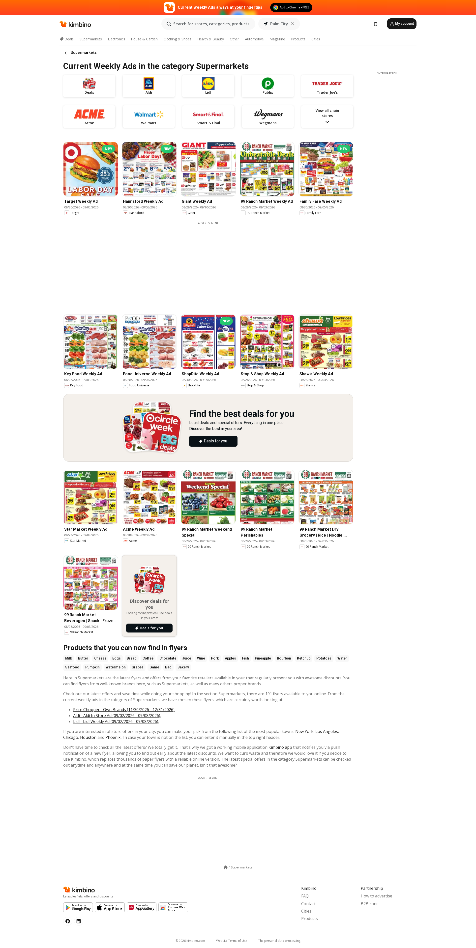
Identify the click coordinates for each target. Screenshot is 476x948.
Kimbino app (280, 747)
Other (234, 39)
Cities (315, 39)
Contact (308, 903)
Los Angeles (326, 731)
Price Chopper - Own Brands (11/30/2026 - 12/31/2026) (124, 709)
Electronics (116, 39)
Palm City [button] (279, 24)
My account (404, 24)
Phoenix (112, 737)
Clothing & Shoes (177, 39)
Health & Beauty (210, 39)
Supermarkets (91, 39)
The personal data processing (279, 941)
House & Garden (144, 39)
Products (298, 39)
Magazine (277, 39)
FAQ (305, 896)
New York (304, 731)
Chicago (70, 737)
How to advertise (376, 896)
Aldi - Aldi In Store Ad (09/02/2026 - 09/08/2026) (116, 715)
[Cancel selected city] (292, 23)
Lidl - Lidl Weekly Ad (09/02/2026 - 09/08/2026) (115, 721)
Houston (88, 737)
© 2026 (190, 941)
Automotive (254, 39)
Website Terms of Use (231, 941)
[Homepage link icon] (226, 867)
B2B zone (370, 903)
